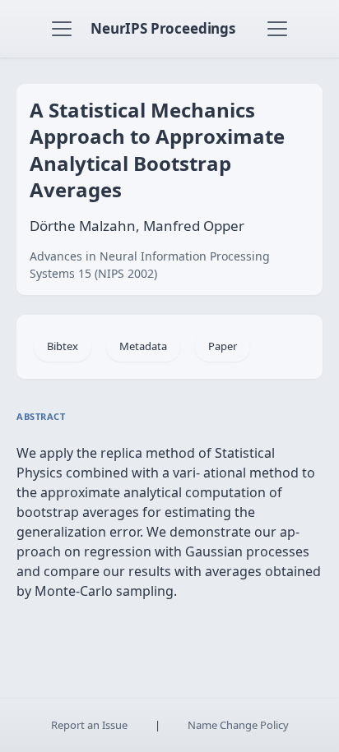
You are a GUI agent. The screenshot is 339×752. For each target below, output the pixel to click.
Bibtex (62, 346)
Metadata (143, 346)
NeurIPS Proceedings (163, 28)
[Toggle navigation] (62, 29)
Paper (222, 346)
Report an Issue (89, 724)
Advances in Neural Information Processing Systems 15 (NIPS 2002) (150, 264)
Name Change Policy (238, 724)
